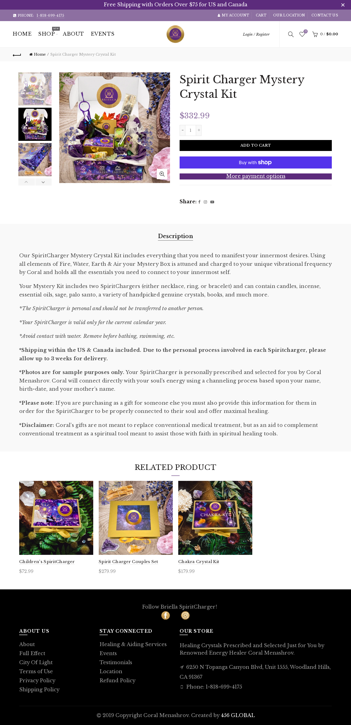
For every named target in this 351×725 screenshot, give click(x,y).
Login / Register (256, 34)
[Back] (17, 54)
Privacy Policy (37, 681)
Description (175, 236)
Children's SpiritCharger (47, 561)
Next (43, 181)
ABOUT (73, 34)
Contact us (325, 15)
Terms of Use (36, 672)
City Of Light (36, 663)
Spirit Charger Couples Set (128, 561)
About (27, 644)
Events (108, 653)
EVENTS (103, 34)
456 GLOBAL (238, 715)
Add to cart (255, 145)
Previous (26, 181)
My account (235, 15)
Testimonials (116, 663)
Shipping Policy (39, 690)
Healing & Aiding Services (133, 644)
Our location (289, 15)
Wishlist (305, 31)
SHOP (48, 32)
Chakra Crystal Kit (198, 561)
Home (22, 34)
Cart (261, 15)
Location (111, 672)
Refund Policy (117, 681)
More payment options (255, 176)
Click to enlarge (162, 174)
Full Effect (32, 653)
